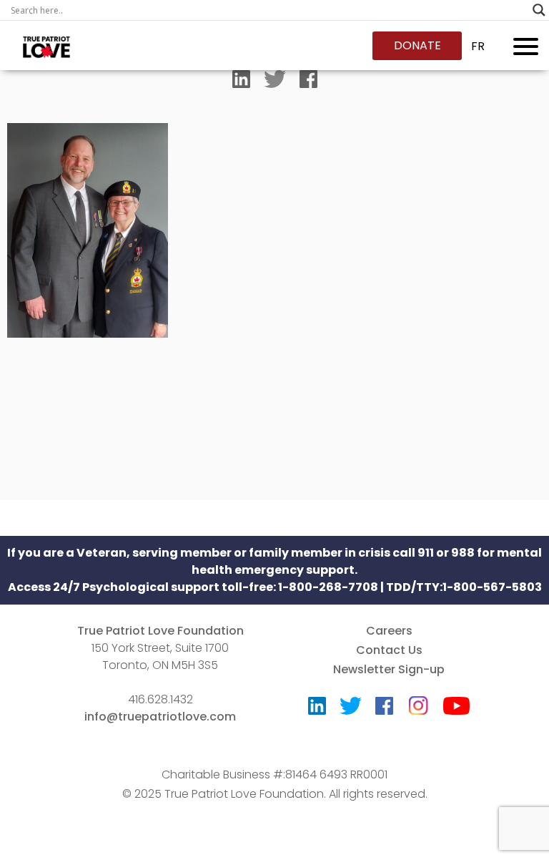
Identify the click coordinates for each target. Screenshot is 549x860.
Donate (417, 45)
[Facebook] (308, 82)
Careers (389, 630)
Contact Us (389, 650)
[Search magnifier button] (539, 10)
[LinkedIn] (241, 82)
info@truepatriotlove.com (160, 716)
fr (478, 46)
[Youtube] (456, 709)
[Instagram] (418, 700)
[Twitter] (275, 82)
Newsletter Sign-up (389, 669)
